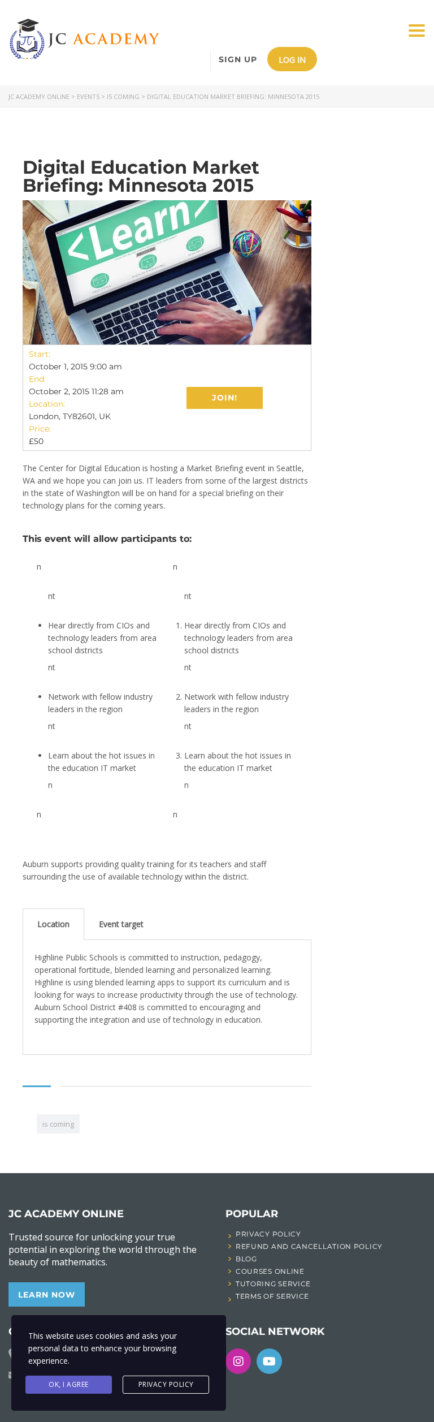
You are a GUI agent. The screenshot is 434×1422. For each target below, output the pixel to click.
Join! (224, 398)
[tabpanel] (167, 997)
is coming (58, 1124)
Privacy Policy (166, 1384)
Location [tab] (53, 924)
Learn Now (46, 1295)
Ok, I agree (69, 1384)
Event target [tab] (121, 924)
